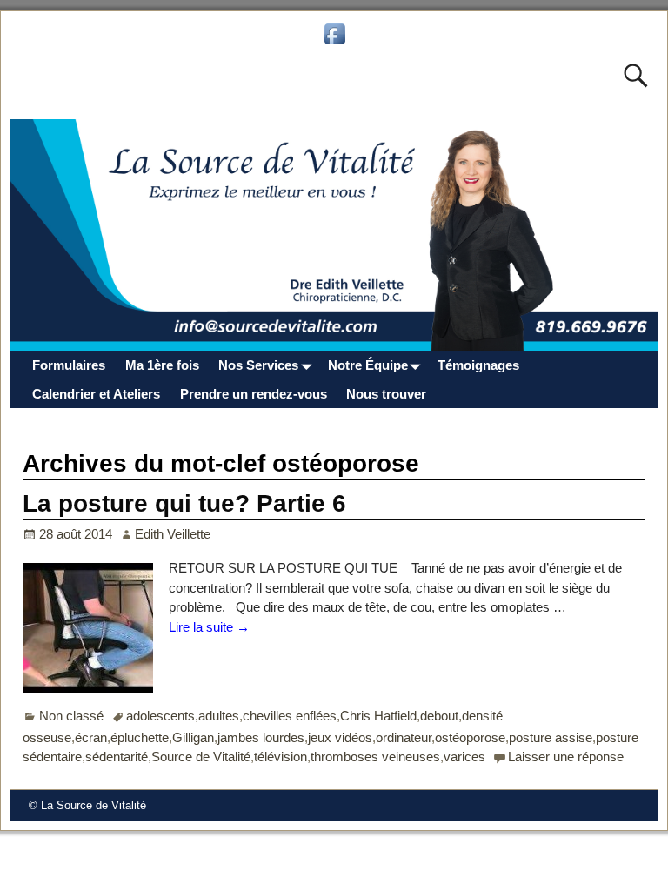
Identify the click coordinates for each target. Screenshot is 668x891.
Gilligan (193, 737)
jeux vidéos (340, 737)
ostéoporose (470, 737)
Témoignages (478, 365)
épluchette (139, 737)
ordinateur (403, 737)
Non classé (71, 715)
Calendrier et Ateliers (96, 393)
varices (464, 756)
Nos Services (258, 365)
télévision (280, 756)
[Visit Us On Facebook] (334, 43)
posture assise (550, 737)
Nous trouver (386, 393)
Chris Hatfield (378, 715)
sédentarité (116, 756)
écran (91, 737)
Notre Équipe (368, 365)
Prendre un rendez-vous (253, 393)
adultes (218, 715)
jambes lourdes (260, 737)
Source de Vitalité (200, 756)
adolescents (160, 715)
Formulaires (68, 365)
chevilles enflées (290, 715)
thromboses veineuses (375, 756)
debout (439, 715)
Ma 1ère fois (162, 365)
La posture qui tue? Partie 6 (184, 503)
